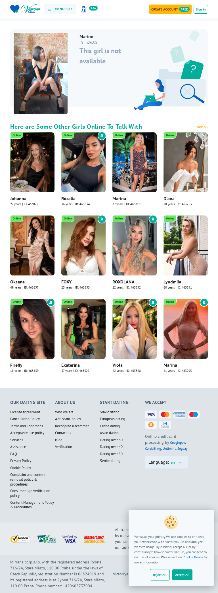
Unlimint (169, 448)
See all (202, 127)
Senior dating (110, 461)
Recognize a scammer (72, 426)
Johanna (18, 198)
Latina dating (110, 426)
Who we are (64, 412)
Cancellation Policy (25, 419)
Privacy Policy (20, 461)
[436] (84, 9)
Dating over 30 (111, 440)
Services (16, 440)
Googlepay (177, 442)
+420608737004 (77, 585)
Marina (119, 198)
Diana (169, 198)
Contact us (63, 433)
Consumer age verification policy (30, 493)
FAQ (13, 454)
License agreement (25, 412)
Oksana (17, 282)
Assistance (18, 447)
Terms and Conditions (26, 426)
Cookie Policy (193, 557)
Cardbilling (153, 448)
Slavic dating (110, 412)
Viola (117, 365)
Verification (63, 447)
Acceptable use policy (27, 433)
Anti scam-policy (68, 419)
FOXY (66, 282)
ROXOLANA (123, 282)
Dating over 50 (111, 454)
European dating (112, 419)
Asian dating (109, 433)
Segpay (182, 448)
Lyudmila (172, 282)
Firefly (16, 365)
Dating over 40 (111, 447)
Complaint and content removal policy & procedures (27, 479)
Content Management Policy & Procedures (32, 505)
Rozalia (68, 198)
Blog (58, 440)
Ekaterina (70, 365)
